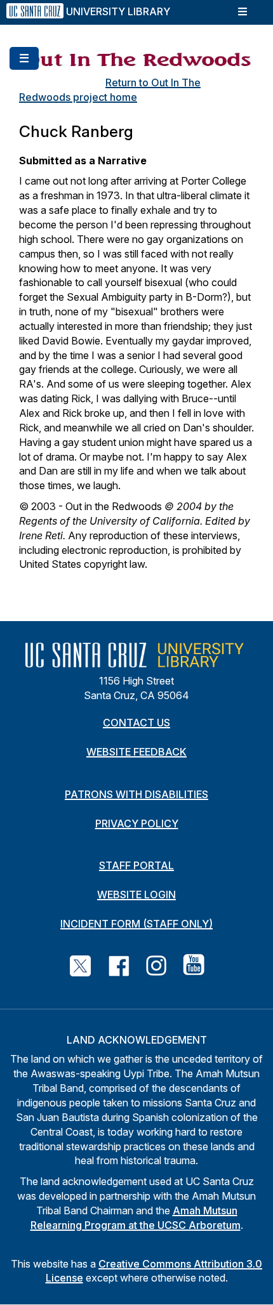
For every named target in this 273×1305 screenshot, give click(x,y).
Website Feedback (136, 751)
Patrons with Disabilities (136, 794)
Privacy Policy (136, 823)
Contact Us (136, 722)
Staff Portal (136, 865)
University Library (118, 11)
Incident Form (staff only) (136, 923)
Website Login (136, 894)
